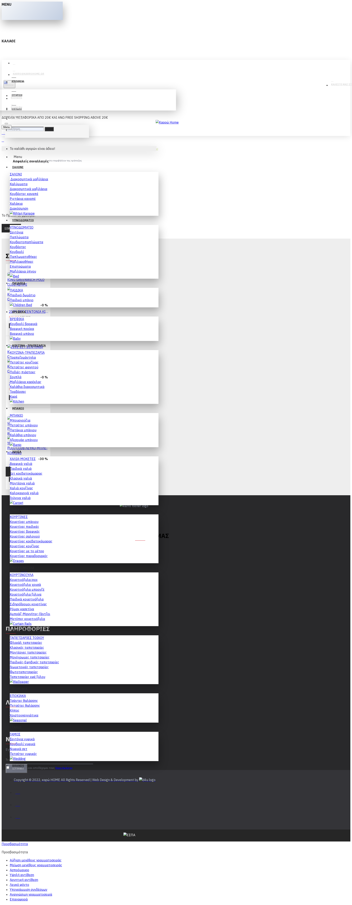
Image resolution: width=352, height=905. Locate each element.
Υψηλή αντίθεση (22, 875)
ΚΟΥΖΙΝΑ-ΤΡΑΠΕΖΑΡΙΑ (27, 353)
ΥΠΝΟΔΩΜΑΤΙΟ (21, 227)
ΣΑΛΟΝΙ (16, 174)
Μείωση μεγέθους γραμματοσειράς (36, 865)
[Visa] (17, 791)
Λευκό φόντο (19, 885)
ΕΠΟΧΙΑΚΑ (18, 696)
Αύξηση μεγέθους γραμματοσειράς (36, 860)
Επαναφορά (19, 899)
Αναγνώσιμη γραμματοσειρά (31, 894)
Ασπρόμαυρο (19, 870)
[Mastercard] (17, 803)
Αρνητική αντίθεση (24, 880)
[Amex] (17, 816)
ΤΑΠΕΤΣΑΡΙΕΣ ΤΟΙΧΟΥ (27, 638)
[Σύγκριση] (22, 330)
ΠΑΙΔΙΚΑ (16, 290)
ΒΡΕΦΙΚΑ (17, 319)
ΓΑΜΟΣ (15, 734)
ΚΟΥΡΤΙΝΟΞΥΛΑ (21, 575)
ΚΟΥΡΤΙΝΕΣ (19, 517)
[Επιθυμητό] (13, 330)
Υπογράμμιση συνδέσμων (28, 889)
